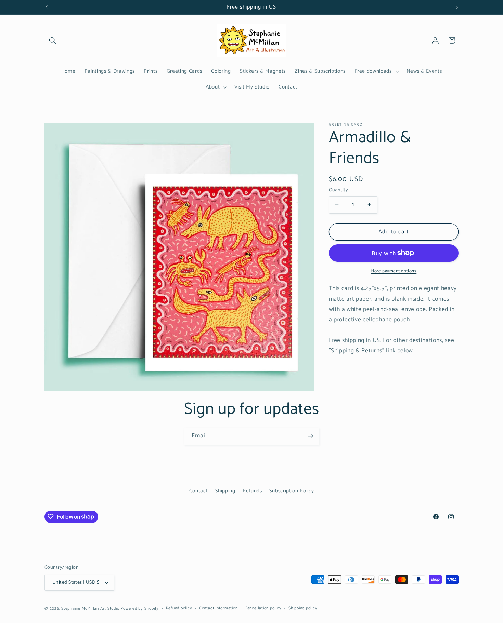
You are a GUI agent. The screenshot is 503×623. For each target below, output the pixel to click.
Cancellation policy (263, 608)
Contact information (218, 608)
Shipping (225, 491)
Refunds (252, 491)
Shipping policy (303, 608)
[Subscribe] (310, 436)
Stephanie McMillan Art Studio (90, 608)
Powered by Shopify (139, 608)
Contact (198, 491)
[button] (52, 40)
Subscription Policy (291, 491)
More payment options (393, 271)
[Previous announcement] (46, 7)
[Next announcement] (456, 7)
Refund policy (179, 608)
